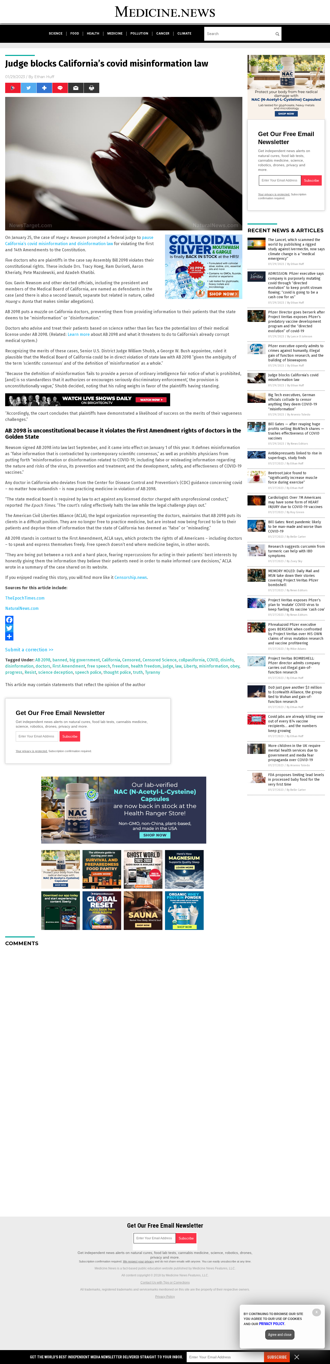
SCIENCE (55, 33)
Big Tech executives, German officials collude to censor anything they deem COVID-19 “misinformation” (292, 402)
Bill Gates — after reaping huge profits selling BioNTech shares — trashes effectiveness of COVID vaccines (296, 431)
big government (84, 660)
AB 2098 (42, 660)
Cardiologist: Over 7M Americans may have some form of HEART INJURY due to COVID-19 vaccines (295, 502)
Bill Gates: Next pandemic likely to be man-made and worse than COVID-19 (295, 527)
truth (138, 672)
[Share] (123, 636)
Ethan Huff (44, 76)
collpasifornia (192, 660)
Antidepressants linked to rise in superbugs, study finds (295, 455)
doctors (43, 666)
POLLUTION (139, 33)
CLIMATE (184, 33)
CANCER (162, 33)
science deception (55, 672)
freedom (120, 666)
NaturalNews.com (22, 608)
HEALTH (93, 33)
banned (59, 660)
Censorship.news (130, 577)
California (111, 660)
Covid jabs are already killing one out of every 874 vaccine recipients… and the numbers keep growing (295, 723)
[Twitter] (123, 628)
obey (234, 666)
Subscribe (277, 1357)
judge (168, 666)
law (178, 666)
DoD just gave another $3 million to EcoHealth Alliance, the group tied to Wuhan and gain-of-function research (295, 694)
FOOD (74, 33)
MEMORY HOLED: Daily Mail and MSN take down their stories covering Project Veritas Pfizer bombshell (293, 578)
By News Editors (297, 443)
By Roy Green (295, 512)
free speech (98, 666)
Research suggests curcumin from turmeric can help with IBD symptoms (296, 551)
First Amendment (68, 666)
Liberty (190, 666)
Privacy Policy (165, 1297)
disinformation (19, 666)
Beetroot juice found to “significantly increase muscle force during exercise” (292, 478)
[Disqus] (123, 1015)
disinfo (227, 660)
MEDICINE (114, 33)
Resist (30, 672)
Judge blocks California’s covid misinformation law (293, 377)
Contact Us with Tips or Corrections (165, 1282)
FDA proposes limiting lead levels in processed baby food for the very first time (296, 779)
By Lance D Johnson (299, 336)
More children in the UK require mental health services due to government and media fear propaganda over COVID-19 (294, 753)
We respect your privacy (138, 1261)
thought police (117, 672)
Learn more (79, 334)
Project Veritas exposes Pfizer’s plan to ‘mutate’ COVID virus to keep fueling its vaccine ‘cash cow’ (296, 605)
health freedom (146, 666)
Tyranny (152, 672)
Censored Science (160, 660)
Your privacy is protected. (32, 751)
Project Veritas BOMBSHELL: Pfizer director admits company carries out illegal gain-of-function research (294, 665)
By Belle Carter (296, 536)
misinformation (213, 666)
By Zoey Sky (294, 561)
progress (13, 672)
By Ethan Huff (295, 264)
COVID (212, 660)
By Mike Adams (296, 649)
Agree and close (280, 1335)
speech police (88, 672)
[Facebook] (123, 620)
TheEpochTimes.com (25, 598)
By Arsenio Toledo (298, 414)
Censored (131, 660)
